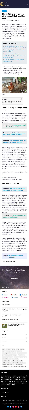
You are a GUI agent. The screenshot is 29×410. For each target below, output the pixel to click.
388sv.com (8, 349)
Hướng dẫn (4, 334)
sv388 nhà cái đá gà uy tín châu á (8, 364)
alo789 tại (22, 349)
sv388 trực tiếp (19, 364)
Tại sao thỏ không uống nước (12, 53)
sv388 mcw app (22, 362)
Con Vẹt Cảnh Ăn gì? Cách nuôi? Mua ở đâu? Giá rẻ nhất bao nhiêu (16, 325)
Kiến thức (4, 11)
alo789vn (14, 353)
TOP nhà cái (4, 392)
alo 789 (13, 349)
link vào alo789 (14, 355)
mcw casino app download (7, 356)
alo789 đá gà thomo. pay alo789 (15, 351)
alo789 (17, 349)
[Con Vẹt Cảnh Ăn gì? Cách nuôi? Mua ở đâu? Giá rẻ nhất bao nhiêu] (4, 326)
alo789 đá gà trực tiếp (6, 353)
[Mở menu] (27, 4)
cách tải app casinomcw (22, 353)
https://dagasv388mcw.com (15, 255)
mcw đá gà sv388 (15, 358)
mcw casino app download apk (20, 356)
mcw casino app (21, 355)
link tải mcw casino (6, 355)
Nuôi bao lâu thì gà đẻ (8, 103)
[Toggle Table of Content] (19, 99)
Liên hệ (3, 396)
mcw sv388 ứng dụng (6, 358)
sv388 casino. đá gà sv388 (12, 362)
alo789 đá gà (4, 351)
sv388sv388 (4, 366)
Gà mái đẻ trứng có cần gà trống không (12, 101)
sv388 (21, 360)
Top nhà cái (4, 341)
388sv (3, 349)
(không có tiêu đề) (6, 304)
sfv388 (17, 360)
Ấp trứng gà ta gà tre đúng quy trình (10, 319)
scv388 (12, 360)
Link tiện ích (4, 388)
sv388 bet (4, 362)
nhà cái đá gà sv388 (6, 360)
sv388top (10, 366)
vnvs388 (15, 366)
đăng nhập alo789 (22, 366)
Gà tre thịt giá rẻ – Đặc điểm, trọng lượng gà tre (12, 314)
